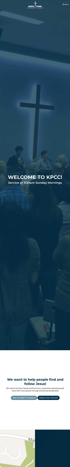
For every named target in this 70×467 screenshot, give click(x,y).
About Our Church (48, 398)
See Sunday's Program (24, 398)
